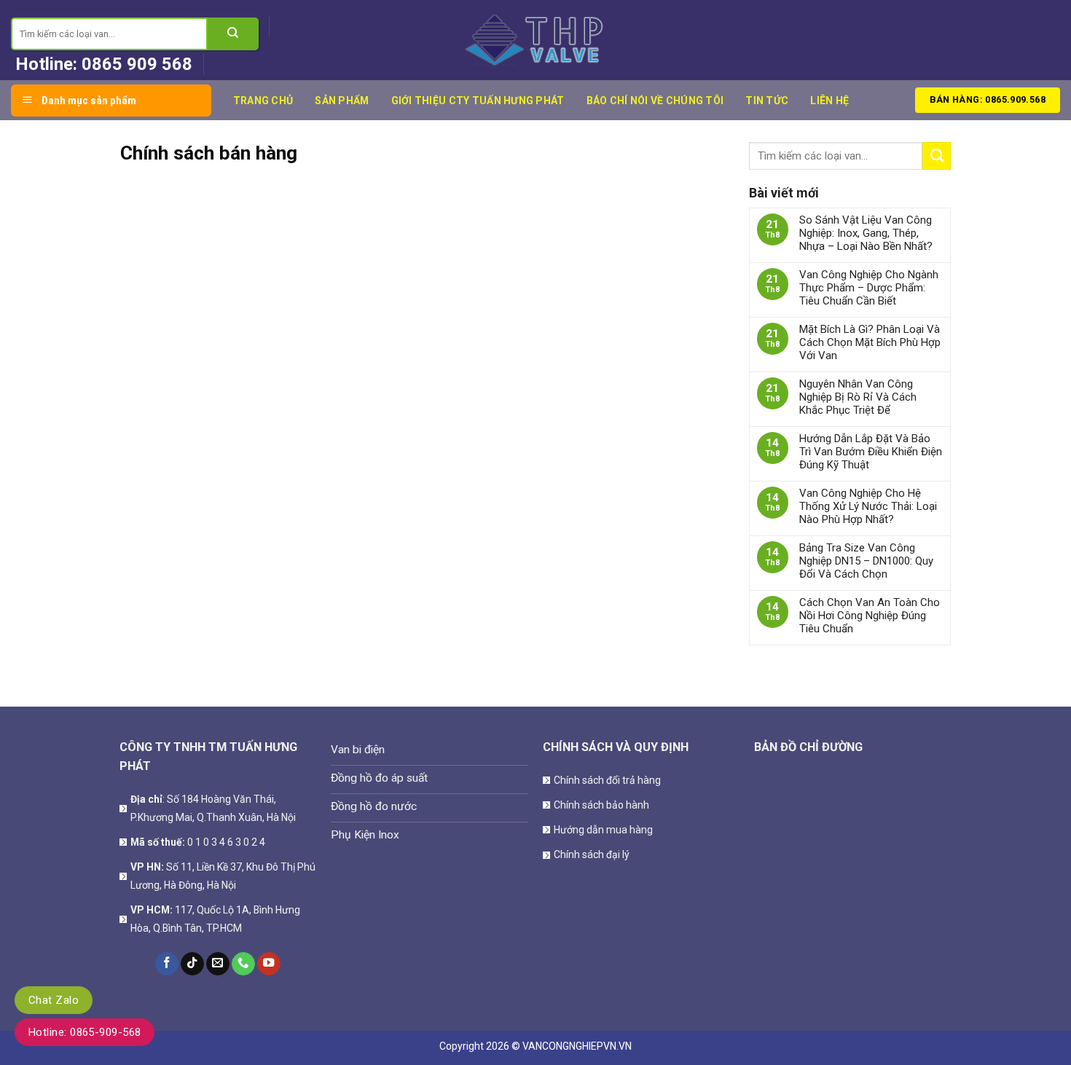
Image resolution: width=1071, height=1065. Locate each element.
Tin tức (766, 100)
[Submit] (233, 33)
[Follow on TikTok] (192, 964)
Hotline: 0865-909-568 (84, 1032)
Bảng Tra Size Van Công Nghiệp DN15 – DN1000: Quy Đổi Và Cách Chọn (866, 561)
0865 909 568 (137, 64)
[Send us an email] (218, 964)
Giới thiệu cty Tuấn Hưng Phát (478, 100)
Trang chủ (263, 100)
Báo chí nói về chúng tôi (655, 100)
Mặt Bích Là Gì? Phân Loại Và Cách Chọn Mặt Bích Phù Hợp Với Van (870, 342)
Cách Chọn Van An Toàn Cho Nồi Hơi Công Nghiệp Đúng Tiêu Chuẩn (869, 615)
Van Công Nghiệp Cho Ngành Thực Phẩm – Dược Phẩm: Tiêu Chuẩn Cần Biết (868, 287)
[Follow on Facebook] (166, 964)
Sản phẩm (342, 100)
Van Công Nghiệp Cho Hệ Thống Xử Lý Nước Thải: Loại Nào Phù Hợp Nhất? (868, 506)
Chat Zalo (53, 1000)
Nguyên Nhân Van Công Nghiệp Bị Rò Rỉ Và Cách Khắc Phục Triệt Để (858, 397)
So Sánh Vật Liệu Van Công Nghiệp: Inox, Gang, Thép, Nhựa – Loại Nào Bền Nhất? (866, 233)
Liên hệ (829, 100)
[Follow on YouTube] (268, 964)
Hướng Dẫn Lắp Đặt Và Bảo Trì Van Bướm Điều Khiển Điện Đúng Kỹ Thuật (870, 451)
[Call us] (243, 964)
